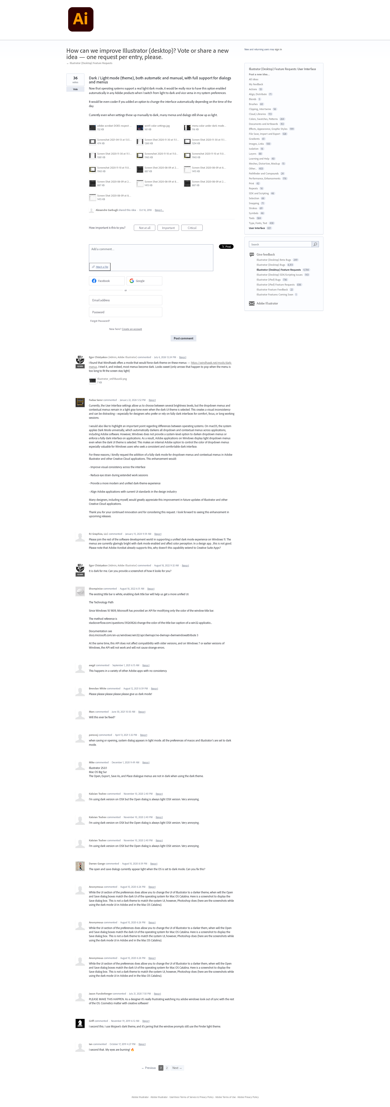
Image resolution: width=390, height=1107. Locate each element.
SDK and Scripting (259, 193)
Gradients (254, 138)
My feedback (256, 84)
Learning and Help (259, 158)
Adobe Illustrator (267, 303)
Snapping (254, 203)
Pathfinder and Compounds (264, 173)
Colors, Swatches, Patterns (263, 119)
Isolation (253, 148)
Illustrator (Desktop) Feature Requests (272, 69)
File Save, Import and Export (264, 133)
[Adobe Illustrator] (80, 20)
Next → (177, 1068)
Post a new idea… (259, 74)
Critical (195, 228)
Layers (252, 153)
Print (251, 183)
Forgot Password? (100, 320)
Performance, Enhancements (265, 178)
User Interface (306, 69)
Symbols (253, 213)
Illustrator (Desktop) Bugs (271, 264)
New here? (125, 329)
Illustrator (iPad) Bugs (269, 279)
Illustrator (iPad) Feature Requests (276, 284)
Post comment (183, 338)
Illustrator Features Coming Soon (275, 294)
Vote (75, 89)
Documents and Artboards (263, 124)
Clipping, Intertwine (260, 109)
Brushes (253, 104)
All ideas (253, 79)
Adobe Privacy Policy (248, 1097)
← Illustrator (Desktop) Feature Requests (89, 63)
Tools (252, 218)
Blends (252, 99)
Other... (253, 168)
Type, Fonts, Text (258, 223)
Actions (253, 89)
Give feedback (266, 254)
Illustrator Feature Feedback (273, 289)
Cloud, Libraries (257, 114)
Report (182, 357)
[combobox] (281, 244)
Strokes (253, 208)
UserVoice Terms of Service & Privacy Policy (191, 1097)
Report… (159, 210)
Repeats (253, 188)
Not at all (147, 228)
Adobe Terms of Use (225, 1097)
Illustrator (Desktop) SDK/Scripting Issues (280, 274)
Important (170, 228)
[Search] (315, 244)
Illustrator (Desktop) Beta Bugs (274, 259)
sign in (278, 49)
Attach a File (102, 266)
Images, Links (256, 143)
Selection (254, 198)
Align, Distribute (258, 94)
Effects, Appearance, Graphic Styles (268, 128)
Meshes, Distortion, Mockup (264, 163)
